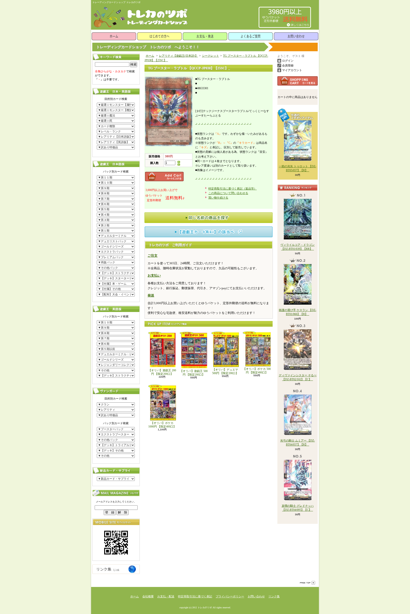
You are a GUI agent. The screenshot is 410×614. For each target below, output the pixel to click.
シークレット (210, 55)
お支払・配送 (165, 596)
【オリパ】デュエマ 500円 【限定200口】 (225, 371)
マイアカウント (292, 70)
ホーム (113, 36)
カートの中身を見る (297, 81)
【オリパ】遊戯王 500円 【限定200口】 (194, 372)
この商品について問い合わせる (228, 193)
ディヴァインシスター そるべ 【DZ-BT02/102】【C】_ (298, 377)
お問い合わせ (296, 36)
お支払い (154, 275)
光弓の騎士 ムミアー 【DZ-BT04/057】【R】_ (297, 442)
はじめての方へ (159, 36)
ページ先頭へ (307, 583)
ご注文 (153, 255)
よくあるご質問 (250, 36)
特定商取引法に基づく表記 (195, 596)
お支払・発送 (205, 36)
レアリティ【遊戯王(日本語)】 (178, 55)
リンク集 (274, 596)
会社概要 (148, 596)
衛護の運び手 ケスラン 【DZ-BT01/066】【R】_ (297, 312)
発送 (151, 295)
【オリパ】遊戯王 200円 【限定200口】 (162, 372)
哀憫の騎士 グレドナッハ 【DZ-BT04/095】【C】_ (298, 508)
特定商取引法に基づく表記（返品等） (232, 188)
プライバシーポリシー (230, 596)
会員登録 (288, 65)
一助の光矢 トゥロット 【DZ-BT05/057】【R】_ (297, 168)
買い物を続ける (218, 197)
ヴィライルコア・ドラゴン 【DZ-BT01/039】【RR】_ (297, 247)
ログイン (288, 60)
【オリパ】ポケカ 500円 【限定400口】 (257, 370)
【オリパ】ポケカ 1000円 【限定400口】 (162, 424)
